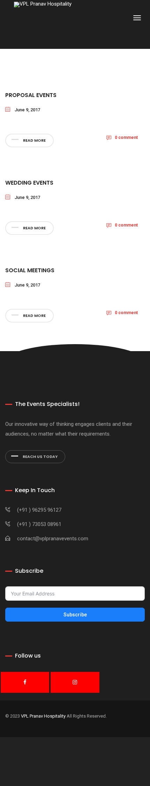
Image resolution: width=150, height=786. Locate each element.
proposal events (31, 95)
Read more (34, 140)
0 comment (126, 137)
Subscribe (75, 614)
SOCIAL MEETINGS (29, 270)
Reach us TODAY (40, 456)
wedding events (29, 183)
